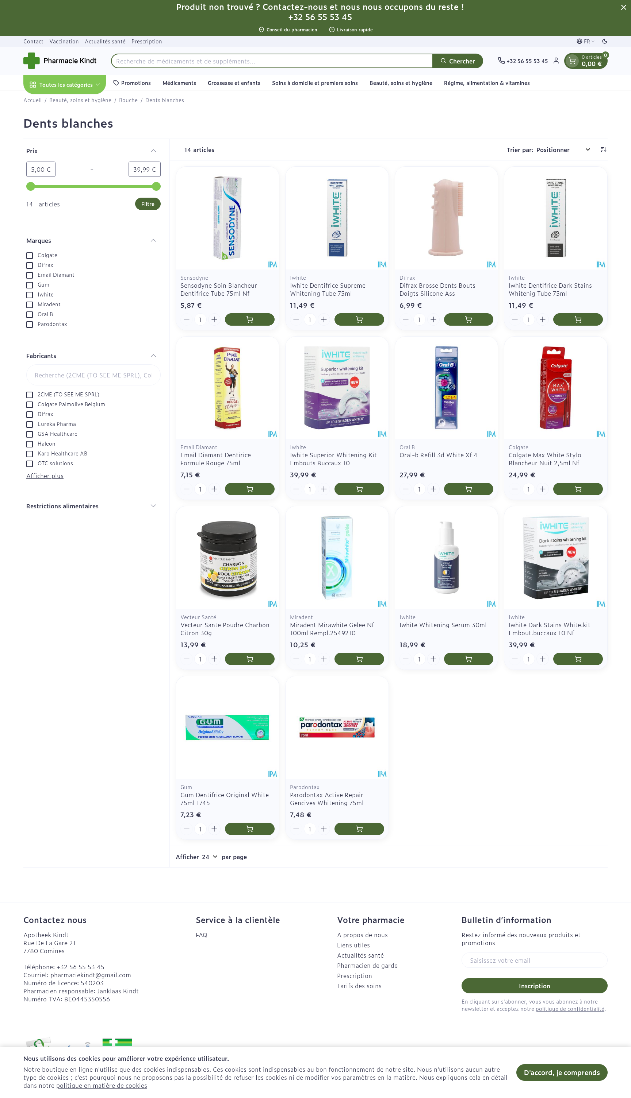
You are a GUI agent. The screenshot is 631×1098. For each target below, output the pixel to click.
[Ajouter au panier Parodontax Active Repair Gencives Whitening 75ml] (359, 829)
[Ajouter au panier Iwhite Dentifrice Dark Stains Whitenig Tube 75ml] (578, 319)
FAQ (201, 935)
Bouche (128, 100)
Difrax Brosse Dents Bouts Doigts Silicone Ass (437, 289)
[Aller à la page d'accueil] (59, 61)
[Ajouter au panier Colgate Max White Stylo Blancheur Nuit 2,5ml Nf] (578, 489)
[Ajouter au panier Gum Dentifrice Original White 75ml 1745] (250, 829)
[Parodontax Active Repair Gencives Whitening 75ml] (337, 727)
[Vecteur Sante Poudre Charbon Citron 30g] (227, 557)
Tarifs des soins (359, 986)
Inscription (534, 985)
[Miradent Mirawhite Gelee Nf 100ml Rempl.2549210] (337, 557)
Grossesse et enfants (234, 82)
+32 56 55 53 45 (80, 966)
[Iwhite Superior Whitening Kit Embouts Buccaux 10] (337, 388)
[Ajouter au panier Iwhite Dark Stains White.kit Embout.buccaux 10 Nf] (578, 659)
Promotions (136, 82)
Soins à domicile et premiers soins (315, 82)
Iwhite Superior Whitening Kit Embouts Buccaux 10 (333, 458)
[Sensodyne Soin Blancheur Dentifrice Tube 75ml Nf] (227, 218)
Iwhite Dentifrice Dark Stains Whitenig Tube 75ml (550, 289)
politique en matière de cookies (101, 1085)
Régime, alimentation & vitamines (487, 82)
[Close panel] (623, 7)
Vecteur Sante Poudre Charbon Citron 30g (224, 628)
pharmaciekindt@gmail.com (90, 974)
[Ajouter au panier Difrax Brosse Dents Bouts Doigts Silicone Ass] (469, 319)
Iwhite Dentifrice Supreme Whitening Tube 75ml (328, 289)
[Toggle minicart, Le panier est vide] (572, 60)
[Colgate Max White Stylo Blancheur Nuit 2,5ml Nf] (555, 388)
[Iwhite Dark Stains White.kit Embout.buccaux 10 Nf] (555, 557)
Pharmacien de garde (367, 965)
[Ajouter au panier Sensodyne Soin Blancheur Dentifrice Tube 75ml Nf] (250, 319)
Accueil (32, 100)
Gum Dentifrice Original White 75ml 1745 (224, 798)
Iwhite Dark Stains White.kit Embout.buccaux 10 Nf (549, 628)
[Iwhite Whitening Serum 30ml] (446, 557)
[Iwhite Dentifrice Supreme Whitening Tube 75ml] (337, 218)
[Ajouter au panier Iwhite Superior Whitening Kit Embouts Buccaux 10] (359, 489)
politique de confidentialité (570, 1008)
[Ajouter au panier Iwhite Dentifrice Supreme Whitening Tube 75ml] (359, 319)
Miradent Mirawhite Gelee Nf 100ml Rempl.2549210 (332, 628)
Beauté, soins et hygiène (401, 82)
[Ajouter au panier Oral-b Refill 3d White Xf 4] (469, 489)
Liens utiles (353, 945)
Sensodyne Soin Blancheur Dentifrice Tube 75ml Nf (218, 289)
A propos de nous (362, 935)
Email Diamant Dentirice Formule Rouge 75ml (215, 458)
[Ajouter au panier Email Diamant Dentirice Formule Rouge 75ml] (250, 489)
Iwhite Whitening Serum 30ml (443, 624)
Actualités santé (105, 41)
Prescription (146, 41)
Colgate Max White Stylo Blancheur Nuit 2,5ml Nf (545, 458)
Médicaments (179, 82)
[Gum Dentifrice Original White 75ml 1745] (227, 727)
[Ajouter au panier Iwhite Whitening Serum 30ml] (469, 659)
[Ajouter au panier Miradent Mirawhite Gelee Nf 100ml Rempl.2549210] (359, 659)
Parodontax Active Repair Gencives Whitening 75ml (327, 798)
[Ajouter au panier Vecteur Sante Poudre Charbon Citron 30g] (250, 659)
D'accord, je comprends (562, 1072)
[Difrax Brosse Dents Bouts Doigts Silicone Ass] (446, 218)
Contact (33, 41)
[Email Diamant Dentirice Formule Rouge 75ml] (227, 388)
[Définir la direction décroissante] (603, 149)
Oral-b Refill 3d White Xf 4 (438, 454)
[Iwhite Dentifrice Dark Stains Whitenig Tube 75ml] (555, 218)
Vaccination (64, 41)
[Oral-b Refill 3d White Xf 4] (446, 388)
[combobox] (272, 60)
